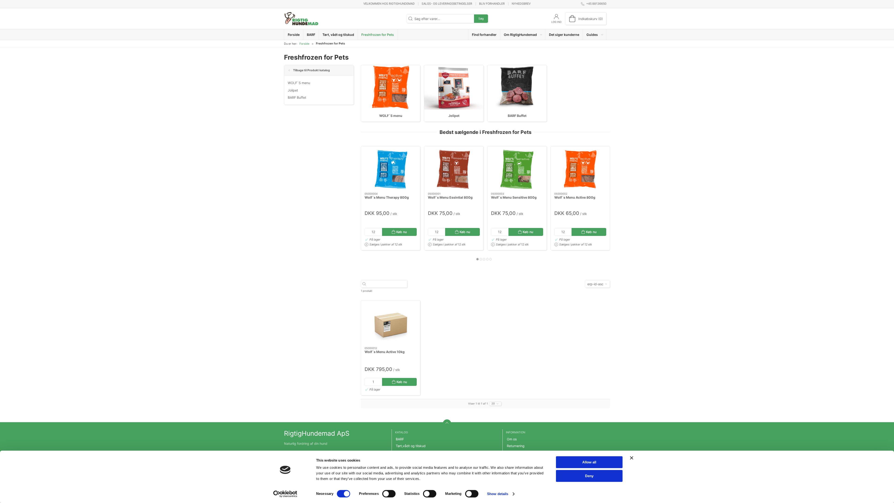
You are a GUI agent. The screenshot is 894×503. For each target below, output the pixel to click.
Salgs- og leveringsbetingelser (447, 3)
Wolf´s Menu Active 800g (574, 197)
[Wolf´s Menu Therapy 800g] (391, 169)
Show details (497, 494)
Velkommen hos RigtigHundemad (389, 3)
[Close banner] (631, 457)
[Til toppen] (447, 423)
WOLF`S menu (299, 83)
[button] (522, 34)
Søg (481, 18)
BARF (400, 439)
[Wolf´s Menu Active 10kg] (391, 323)
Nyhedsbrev (521, 3)
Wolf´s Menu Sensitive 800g (514, 197)
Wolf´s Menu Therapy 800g (387, 197)
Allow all (589, 462)
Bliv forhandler (492, 3)
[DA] (301, 18)
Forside (304, 43)
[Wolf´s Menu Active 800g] (580, 169)
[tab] (477, 259)
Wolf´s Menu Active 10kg (385, 352)
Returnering (516, 446)
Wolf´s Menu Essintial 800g (450, 197)
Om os (512, 439)
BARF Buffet (297, 97)
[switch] (389, 493)
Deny (589, 476)
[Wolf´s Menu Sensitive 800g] (517, 169)
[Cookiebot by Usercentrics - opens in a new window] (285, 493)
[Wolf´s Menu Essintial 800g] (454, 169)
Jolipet (293, 90)
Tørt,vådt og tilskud (411, 446)
